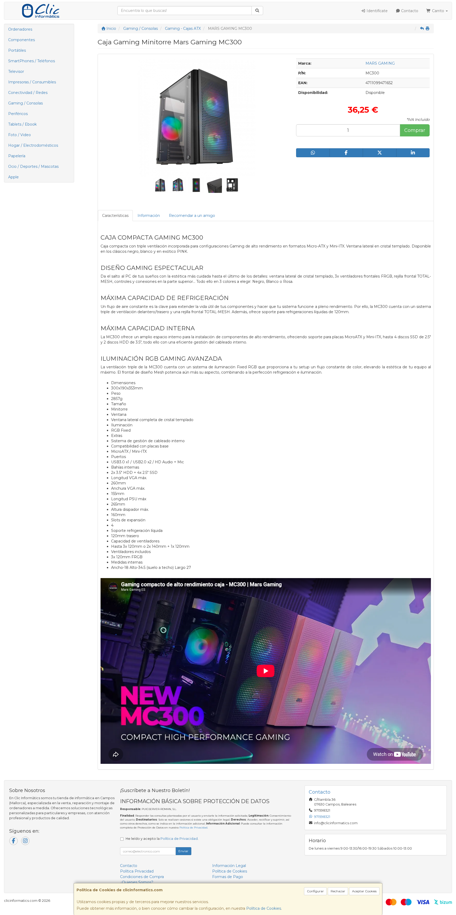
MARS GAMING (380, 63)
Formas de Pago (227, 876)
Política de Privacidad (193, 827)
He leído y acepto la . (162, 839)
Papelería (16, 156)
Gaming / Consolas (25, 103)
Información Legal (229, 865)
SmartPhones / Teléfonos (31, 61)
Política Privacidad (137, 871)
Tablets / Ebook (22, 124)
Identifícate (376, 10)
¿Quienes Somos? (136, 882)
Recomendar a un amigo (192, 215)
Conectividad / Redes (28, 92)
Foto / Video (19, 134)
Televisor (16, 71)
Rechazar (338, 891)
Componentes (21, 39)
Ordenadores (20, 29)
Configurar (315, 891)
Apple (13, 177)
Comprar (414, 130)
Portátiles (17, 50)
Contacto (409, 10)
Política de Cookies (263, 908)
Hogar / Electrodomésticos (33, 145)
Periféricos (18, 113)
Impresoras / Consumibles (32, 82)
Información (148, 215)
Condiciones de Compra (142, 876)
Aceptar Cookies (364, 891)
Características (115, 215)
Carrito (438, 10)
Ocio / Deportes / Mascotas (33, 166)
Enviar (183, 851)
